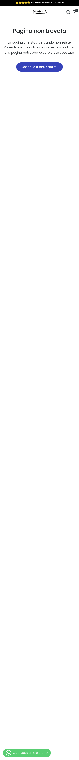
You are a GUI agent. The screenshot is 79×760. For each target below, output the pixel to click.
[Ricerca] (68, 12)
